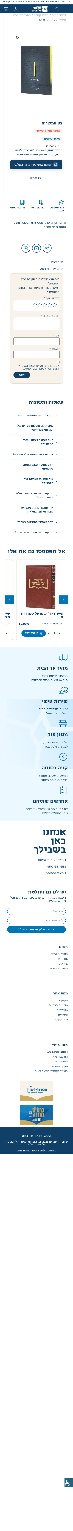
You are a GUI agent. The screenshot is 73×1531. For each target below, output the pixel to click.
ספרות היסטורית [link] (27, 154)
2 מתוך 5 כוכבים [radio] (50, 305)
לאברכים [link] (29, 150)
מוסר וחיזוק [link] (46, 154)
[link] (68, 1482)
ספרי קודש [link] (41, 15)
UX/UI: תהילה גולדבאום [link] (36, 1135)
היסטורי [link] (41, 150)
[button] (70, 2)
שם (56, 335)
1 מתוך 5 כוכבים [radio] (55, 305)
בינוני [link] (51, 150)
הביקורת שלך (50, 315)
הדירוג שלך (52, 298)
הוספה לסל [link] (31, 633)
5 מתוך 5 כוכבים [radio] (35, 305)
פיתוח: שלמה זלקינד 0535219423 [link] (36, 1150)
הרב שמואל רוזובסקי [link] (52, 624)
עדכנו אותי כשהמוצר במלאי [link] (32, 165)
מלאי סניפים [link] (52, 139)
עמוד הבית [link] (59, 15)
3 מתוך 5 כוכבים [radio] (45, 305)
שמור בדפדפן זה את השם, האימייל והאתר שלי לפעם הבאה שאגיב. (39, 367)
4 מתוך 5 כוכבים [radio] (40, 305)
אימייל (54, 349)
